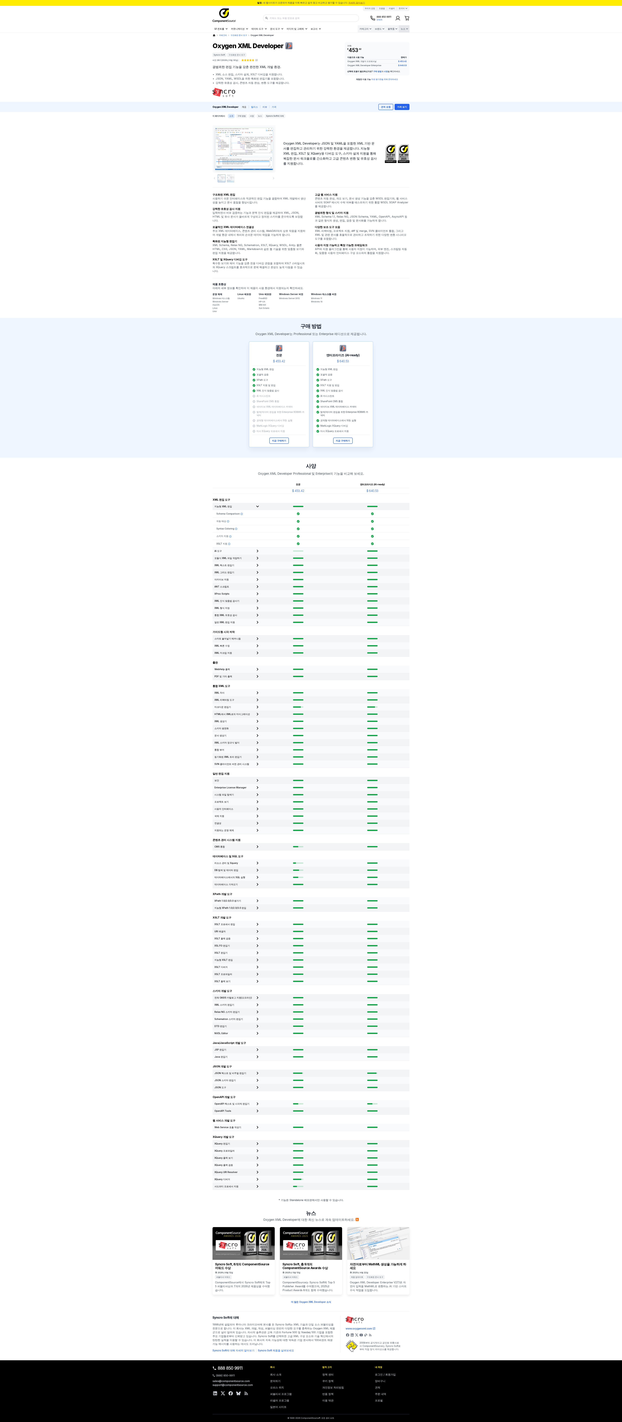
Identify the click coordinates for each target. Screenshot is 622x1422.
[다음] (268, 149)
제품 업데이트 (357, 1277)
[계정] (397, 18)
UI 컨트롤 (219, 28)
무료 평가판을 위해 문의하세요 (384, 79)
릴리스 (254, 106)
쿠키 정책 (328, 1381)
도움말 (382, 8)
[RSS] (246, 1393)
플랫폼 (391, 28)
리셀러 (392, 8)
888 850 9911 (230, 1368)
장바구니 (380, 1381)
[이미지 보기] (221, 178)
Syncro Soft (219, 55)
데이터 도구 (257, 28)
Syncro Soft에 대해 (275, 116)
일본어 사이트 (278, 1407)
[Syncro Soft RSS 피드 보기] (370, 1335)
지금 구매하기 (279, 440)
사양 (386, 71)
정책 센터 (328, 1374)
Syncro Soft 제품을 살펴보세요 (276, 1350)
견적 (377, 1387)
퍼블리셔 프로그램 (281, 1394)
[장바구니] (406, 18)
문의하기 (275, 1381)
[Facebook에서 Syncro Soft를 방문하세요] (348, 1335)
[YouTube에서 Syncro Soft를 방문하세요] (361, 1335)
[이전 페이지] (214, 178)
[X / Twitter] (222, 1393)
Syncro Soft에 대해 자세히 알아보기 (233, 1350)
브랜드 (378, 28)
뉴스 (403, 28)
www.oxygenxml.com (359, 1328)
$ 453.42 (402, 61)
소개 (231, 116)
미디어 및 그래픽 (295, 28)
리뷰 (265, 106)
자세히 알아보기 (356, 2)
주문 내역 (380, 1394)
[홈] (214, 35)
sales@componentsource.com (231, 1381)
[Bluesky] (238, 1393)
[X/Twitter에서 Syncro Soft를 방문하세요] (357, 1335)
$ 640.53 (402, 65)
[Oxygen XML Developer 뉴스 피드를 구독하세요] (357, 1219)
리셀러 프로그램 (279, 1400)
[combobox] (311, 18)
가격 (274, 106)
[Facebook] (230, 1393)
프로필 (379, 1400)
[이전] (220, 149)
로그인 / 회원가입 (385, 1374)
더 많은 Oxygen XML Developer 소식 (311, 1301)
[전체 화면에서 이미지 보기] (244, 149)
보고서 (314, 28)
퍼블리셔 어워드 (223, 1277)
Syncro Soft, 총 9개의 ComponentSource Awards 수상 (305, 1266)
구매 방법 (377, 71)
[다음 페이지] (274, 178)
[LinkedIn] (215, 1393)
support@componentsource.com (233, 1385)
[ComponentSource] (224, 15)
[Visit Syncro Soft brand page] (224, 92)
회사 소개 (275, 1374)
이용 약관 (328, 1400)
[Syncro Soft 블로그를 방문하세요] (366, 1335)
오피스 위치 (277, 1387)
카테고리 (364, 28)
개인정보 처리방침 (333, 1387)
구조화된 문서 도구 (238, 35)
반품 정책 (328, 1394)
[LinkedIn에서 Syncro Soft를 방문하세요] (352, 1335)
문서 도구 (275, 28)
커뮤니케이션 (238, 28)
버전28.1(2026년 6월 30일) (225, 60)
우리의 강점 (370, 8)
